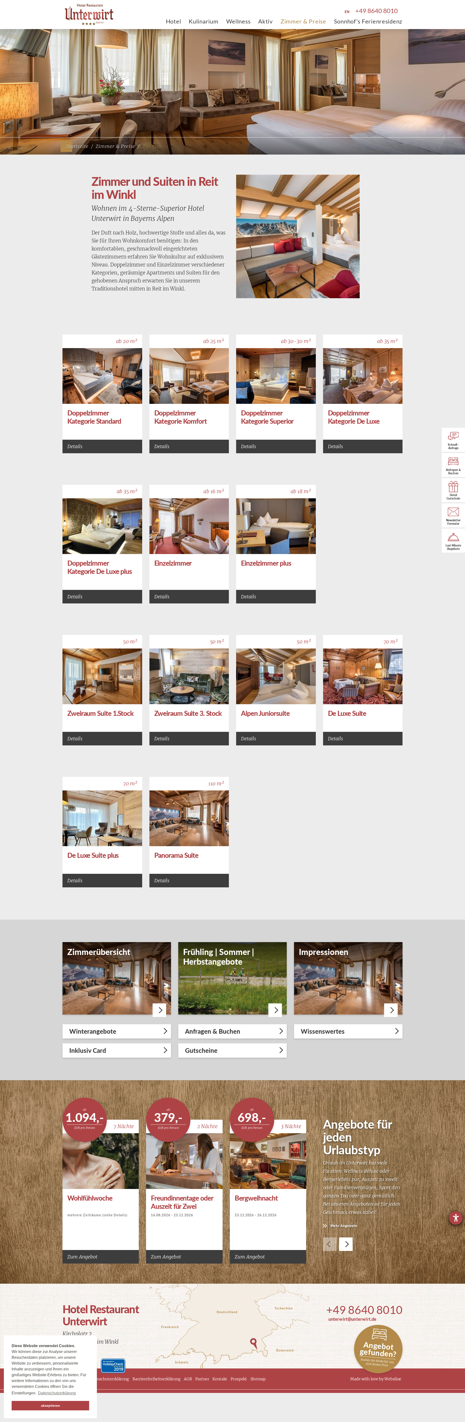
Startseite (77, 146)
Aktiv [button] (265, 21)
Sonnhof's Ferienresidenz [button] (368, 21)
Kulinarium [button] (203, 21)
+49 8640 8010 (364, 1309)
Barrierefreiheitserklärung (156, 1378)
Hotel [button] (173, 21)
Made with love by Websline (375, 1378)
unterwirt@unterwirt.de (352, 1319)
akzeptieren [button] (50, 1405)
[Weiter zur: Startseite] (87, 14)
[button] (346, 1244)
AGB (188, 1378)
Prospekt (239, 1378)
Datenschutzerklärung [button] (57, 1393)
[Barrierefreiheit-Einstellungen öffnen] (456, 1218)
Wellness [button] (238, 21)
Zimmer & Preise (115, 146)
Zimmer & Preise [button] (303, 21)
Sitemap (258, 1378)
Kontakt (219, 1378)
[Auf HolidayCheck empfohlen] (113, 1365)
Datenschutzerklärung (108, 1378)
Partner (202, 1378)
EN (347, 12)
